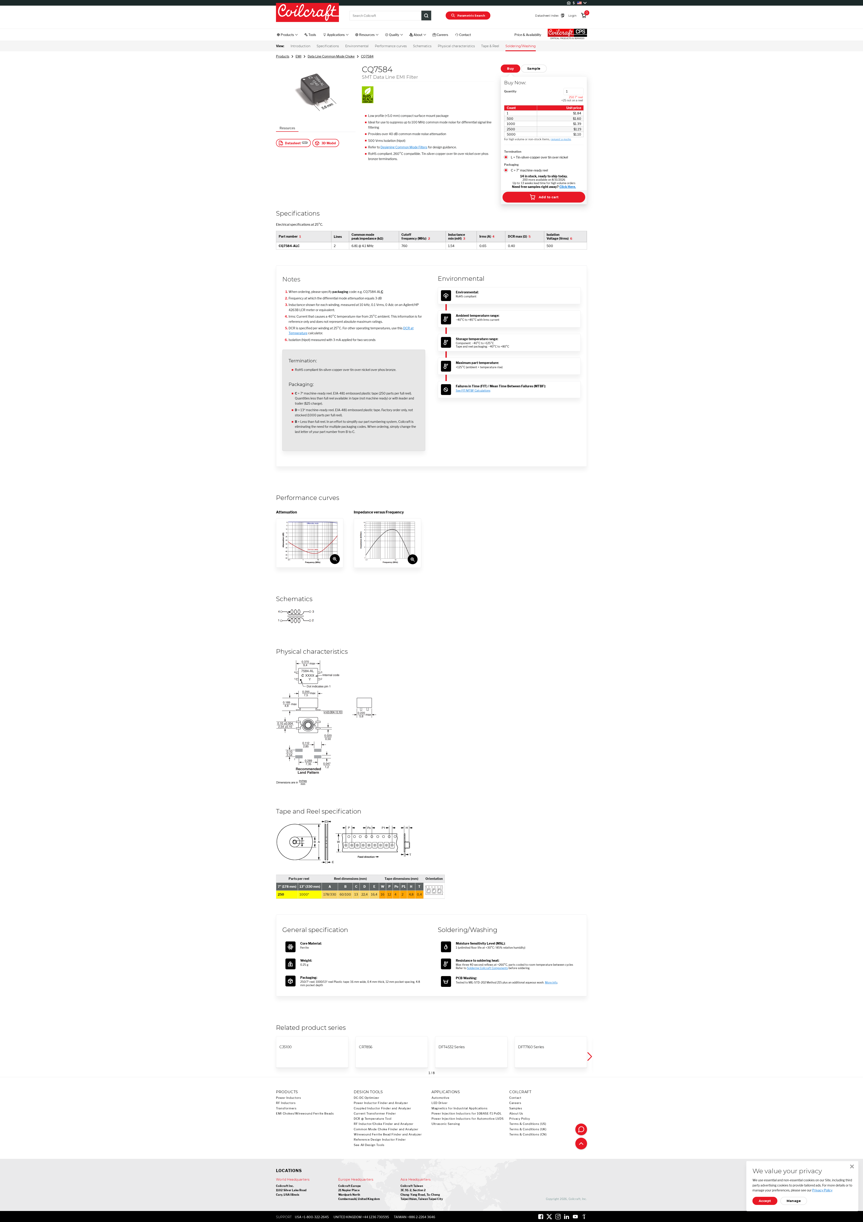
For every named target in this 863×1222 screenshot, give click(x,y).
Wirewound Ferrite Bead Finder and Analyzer (388, 1134)
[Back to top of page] (581, 1143)
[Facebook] (541, 1216)
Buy (510, 69)
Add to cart (548, 197)
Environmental (357, 46)
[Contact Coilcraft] (581, 1129)
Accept (765, 1201)
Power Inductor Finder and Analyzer (381, 1103)
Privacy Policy (519, 1118)
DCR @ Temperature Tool (372, 1118)
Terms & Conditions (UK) (528, 1129)
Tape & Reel (490, 46)
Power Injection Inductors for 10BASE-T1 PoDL (467, 1113)
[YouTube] (575, 1216)
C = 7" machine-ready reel (529, 170)
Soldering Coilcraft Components (487, 968)
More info (551, 982)
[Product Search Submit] (426, 15)
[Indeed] (584, 1216)
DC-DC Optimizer (366, 1097)
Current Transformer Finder (375, 1113)
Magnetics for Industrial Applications (459, 1108)
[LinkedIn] (566, 1216)
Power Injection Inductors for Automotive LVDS (467, 1118)
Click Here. (567, 187)
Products (282, 56)
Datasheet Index (546, 15)
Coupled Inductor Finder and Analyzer (382, 1108)
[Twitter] (549, 1216)
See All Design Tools (369, 1145)
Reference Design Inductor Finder (380, 1139)
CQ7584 (367, 56)
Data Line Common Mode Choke (331, 56)
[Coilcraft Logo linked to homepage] (307, 13)
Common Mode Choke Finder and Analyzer (386, 1129)
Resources (287, 128)
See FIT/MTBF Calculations (473, 390)
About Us (516, 1113)
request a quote (561, 139)
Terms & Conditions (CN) (528, 1134)
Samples (515, 1108)
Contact (515, 1097)
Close (852, 1166)
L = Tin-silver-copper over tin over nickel (539, 157)
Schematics (422, 46)
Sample (533, 69)
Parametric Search (471, 15)
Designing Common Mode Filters (403, 147)
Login (572, 15)
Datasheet (293, 143)
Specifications (328, 46)
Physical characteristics (456, 46)
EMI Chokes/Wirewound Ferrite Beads (305, 1113)
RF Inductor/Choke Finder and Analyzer (383, 1124)
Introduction (300, 46)
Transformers (286, 1108)
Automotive (440, 1097)
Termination (512, 151)
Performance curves (391, 46)
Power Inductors (288, 1097)
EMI (298, 56)
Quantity (510, 91)
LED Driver (439, 1103)
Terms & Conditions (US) (527, 1124)
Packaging (511, 164)
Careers (515, 1103)
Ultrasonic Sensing (446, 1124)
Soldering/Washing (520, 46)
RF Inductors (286, 1103)
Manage (794, 1201)
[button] (589, 1056)
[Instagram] (558, 1216)
